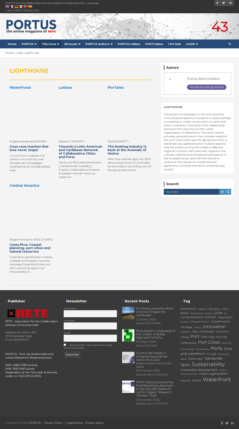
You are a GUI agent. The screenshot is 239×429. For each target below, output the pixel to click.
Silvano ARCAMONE (148, 323)
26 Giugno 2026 (145, 341)
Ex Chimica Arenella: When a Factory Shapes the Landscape (155, 312)
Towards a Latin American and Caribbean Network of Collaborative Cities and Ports (80, 152)
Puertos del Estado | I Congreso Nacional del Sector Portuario (153, 359)
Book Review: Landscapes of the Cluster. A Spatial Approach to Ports (155, 334)
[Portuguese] (25, 6)
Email (67, 332)
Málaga (185, 337)
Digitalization (225, 317)
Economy (185, 322)
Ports (216, 348)
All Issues (70, 44)
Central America (24, 185)
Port (195, 336)
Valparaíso (186, 380)
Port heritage (187, 349)
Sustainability (208, 364)
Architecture (188, 308)
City (225, 313)
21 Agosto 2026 (145, 319)
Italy (195, 331)
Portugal (211, 354)
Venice (196, 380)
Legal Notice (74, 422)
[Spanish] (30, 6)
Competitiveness (192, 317)
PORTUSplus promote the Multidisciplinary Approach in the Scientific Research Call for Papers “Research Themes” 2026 (155, 389)
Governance (220, 321)
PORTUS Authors (98, 44)
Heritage (186, 327)
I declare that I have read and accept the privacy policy (88, 346)
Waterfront (217, 379)
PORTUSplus (154, 44)
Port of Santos (202, 349)
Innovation (214, 326)
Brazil (185, 313)
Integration (186, 332)
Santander (214, 358)
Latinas (65, 87)
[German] (16, 6)
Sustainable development (199, 370)
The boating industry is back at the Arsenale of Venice (127, 150)
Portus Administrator (203, 79)
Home (12, 44)
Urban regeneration (213, 373)
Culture (210, 317)
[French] (12, 6)
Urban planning (189, 374)
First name (70, 308)
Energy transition (200, 321)
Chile (218, 313)
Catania (209, 313)
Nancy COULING (146, 345)
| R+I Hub (174, 44)
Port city (226, 342)
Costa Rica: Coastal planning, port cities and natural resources (30, 248)
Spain (185, 365)
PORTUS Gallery (129, 44)
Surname (69, 320)
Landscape (206, 331)
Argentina (202, 309)
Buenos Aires (196, 313)
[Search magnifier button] (228, 192)
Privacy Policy (53, 422)
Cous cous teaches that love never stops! (29, 148)
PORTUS (28, 44)
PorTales (116, 87)
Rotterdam (195, 358)
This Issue (49, 44)
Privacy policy (95, 422)
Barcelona (215, 308)
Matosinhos (222, 331)
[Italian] (21, 6)
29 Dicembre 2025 (147, 370)
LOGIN (190, 44)
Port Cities (209, 342)
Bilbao (225, 309)
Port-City (207, 337)
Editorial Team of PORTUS (152, 374)
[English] (7, 6)
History (197, 327)
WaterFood (20, 87)
